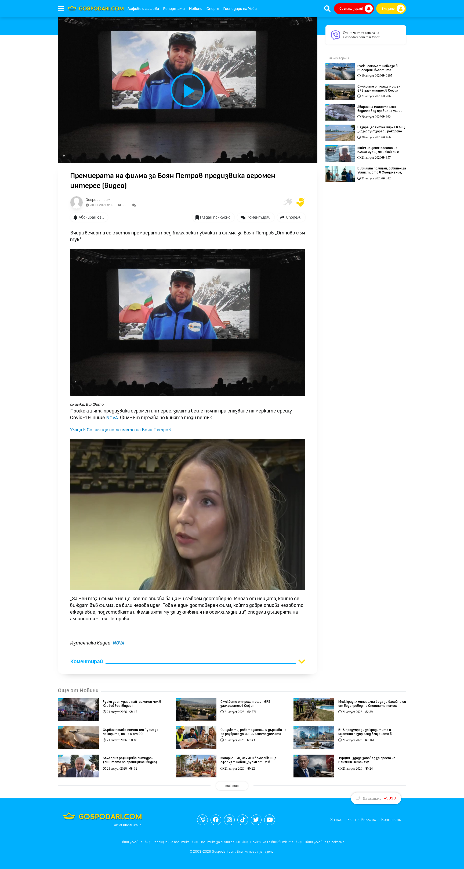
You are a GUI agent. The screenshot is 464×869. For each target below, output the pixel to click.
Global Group (132, 825)
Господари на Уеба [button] (240, 8)
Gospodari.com (98, 199)
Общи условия (131, 842)
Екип (351, 819)
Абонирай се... (91, 217)
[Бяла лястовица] (287, 202)
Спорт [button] (212, 8)
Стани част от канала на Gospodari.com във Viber (361, 35)
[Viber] (202, 819)
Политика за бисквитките (271, 842)
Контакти (391, 819)
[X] (256, 819)
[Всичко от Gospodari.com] (76, 202)
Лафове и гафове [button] (143, 8)
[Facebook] (216, 819)
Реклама (368, 819)
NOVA (111, 418)
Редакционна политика (171, 842)
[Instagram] (229, 819)
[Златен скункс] (300, 202)
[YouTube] (269, 819)
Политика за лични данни (220, 842)
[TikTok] (242, 819)
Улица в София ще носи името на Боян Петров (120, 430)
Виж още (232, 786)
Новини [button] (195, 8)
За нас (336, 819)
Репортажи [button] (174, 8)
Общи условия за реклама (324, 842)
